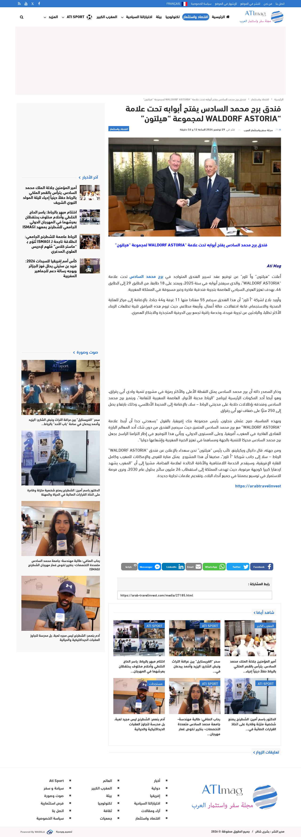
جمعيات (106, 817)
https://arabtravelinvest (258, 486)
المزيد (53, 16)
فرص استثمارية (52, 802)
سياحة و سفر (54, 787)
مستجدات (155, 683)
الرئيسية (218, 16)
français (173, 3)
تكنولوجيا (173, 16)
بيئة (159, 16)
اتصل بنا (280, 3)
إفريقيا (155, 795)
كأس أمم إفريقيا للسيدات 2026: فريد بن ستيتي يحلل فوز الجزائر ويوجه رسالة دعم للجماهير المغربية (51, 268)
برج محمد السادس (146, 276)
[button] (261, 566)
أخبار (157, 780)
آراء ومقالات (150, 810)
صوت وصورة (54, 795)
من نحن (268, 3)
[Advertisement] (150, 61)
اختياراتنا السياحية (139, 16)
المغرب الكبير (107, 16)
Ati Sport (75, 16)
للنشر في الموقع (250, 3)
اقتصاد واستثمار (195, 16)
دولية (155, 787)
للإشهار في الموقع (226, 3)
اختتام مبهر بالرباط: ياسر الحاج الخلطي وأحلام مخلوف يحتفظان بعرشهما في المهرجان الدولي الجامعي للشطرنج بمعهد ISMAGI (50, 219)
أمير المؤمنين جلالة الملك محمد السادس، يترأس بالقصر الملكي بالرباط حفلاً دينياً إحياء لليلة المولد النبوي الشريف (50, 194)
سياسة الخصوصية (201, 3)
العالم (107, 780)
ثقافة (107, 810)
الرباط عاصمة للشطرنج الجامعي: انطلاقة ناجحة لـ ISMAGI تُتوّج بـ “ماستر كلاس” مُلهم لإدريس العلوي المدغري (51, 243)
